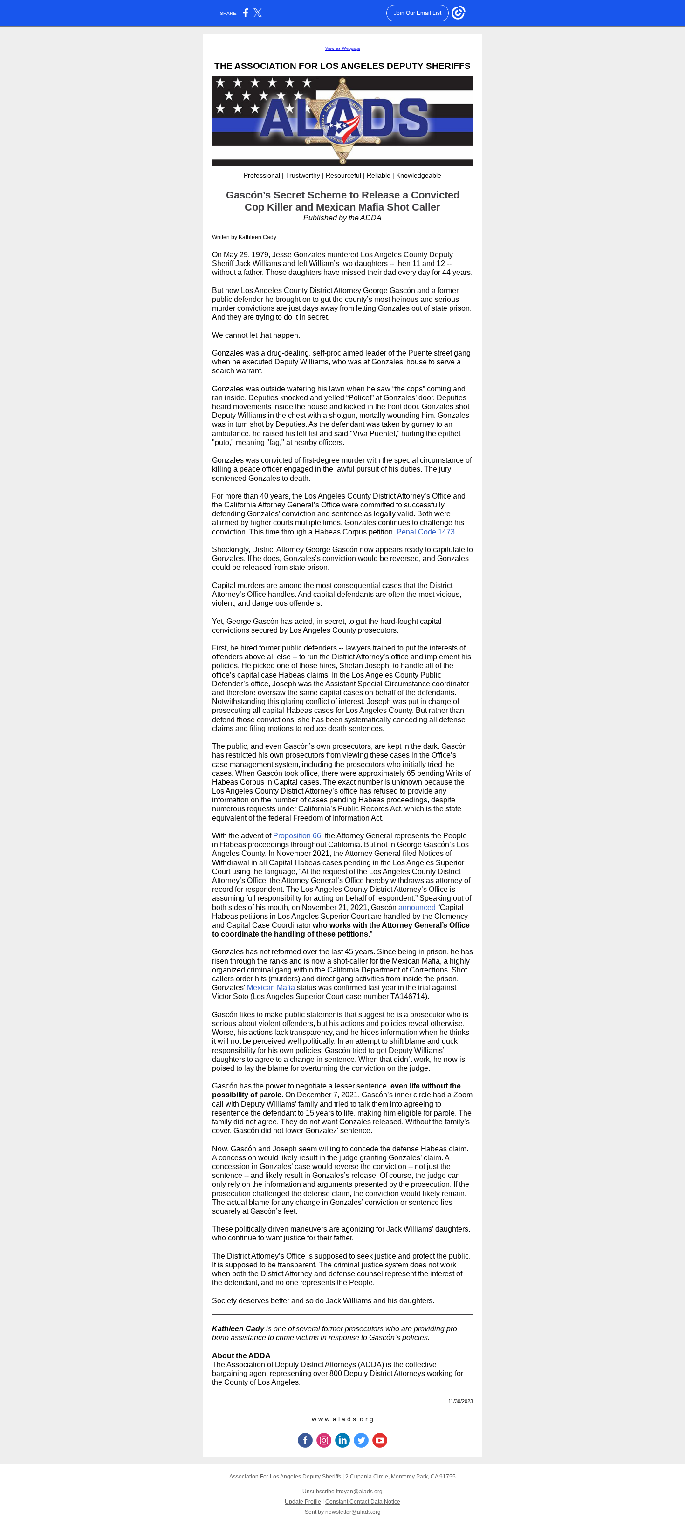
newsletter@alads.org (353, 1512)
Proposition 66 (297, 836)
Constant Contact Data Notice (362, 1502)
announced (417, 907)
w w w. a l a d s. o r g (342, 1419)
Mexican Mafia (271, 988)
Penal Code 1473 (426, 532)
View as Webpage (342, 48)
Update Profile (303, 1502)
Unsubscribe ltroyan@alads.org (342, 1491)
